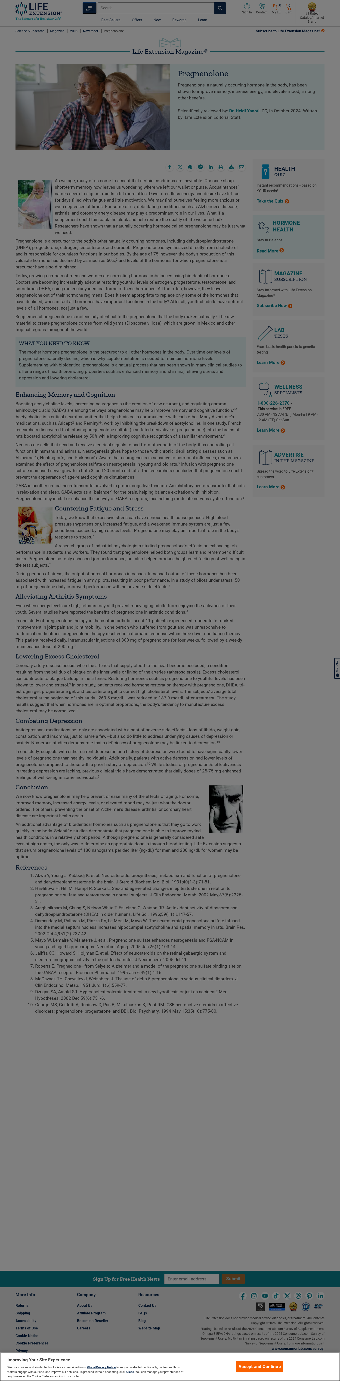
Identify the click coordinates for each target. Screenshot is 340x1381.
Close (130, 1372)
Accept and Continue (259, 1366)
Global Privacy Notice (101, 1367)
